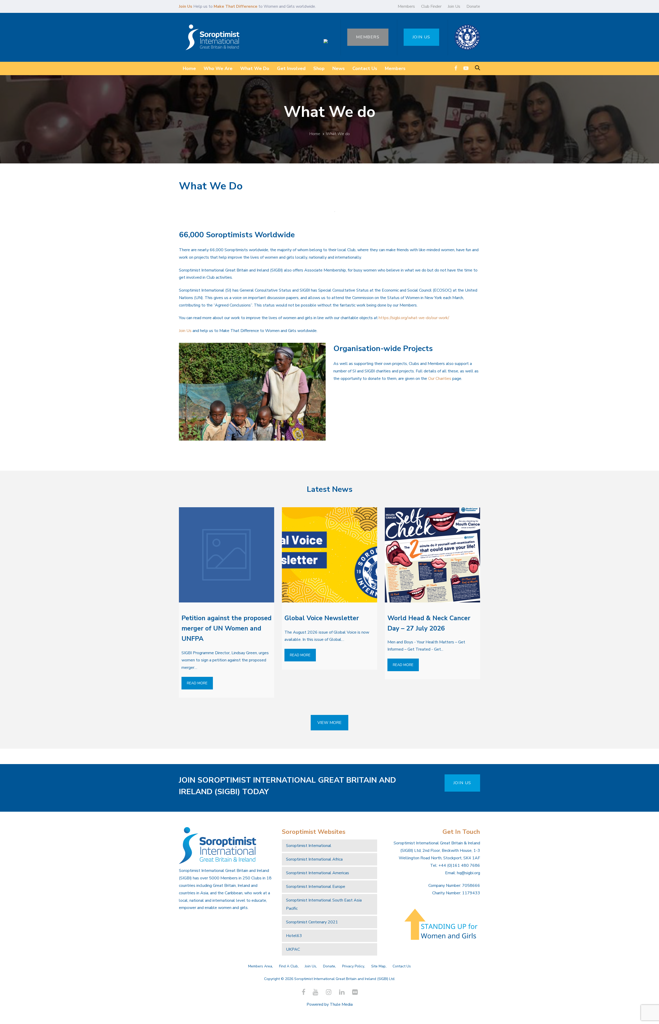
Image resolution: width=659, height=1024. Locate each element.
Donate (473, 6)
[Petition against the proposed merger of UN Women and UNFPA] (226, 554)
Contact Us (402, 966)
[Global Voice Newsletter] (329, 554)
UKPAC (293, 949)
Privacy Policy (353, 966)
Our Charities (439, 378)
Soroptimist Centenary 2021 (312, 922)
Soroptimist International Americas (317, 873)
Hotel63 (294, 936)
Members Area (260, 966)
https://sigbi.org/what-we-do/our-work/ (414, 318)
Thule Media (341, 1004)
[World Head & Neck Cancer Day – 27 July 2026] (432, 554)
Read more (197, 683)
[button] (477, 68)
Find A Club (288, 966)
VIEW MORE (329, 722)
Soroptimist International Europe (315, 886)
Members (406, 6)
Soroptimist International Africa (314, 859)
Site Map (378, 966)
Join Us (454, 6)
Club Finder (431, 6)
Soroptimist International (308, 845)
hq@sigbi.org (468, 873)
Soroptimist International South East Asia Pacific (324, 904)
